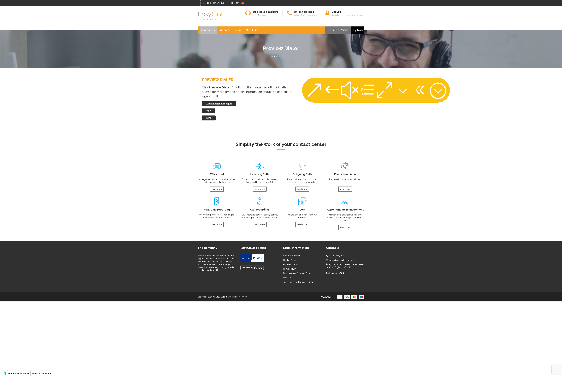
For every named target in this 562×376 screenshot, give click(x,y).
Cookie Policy (289, 260)
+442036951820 (336, 256)
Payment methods (291, 264)
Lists (208, 118)
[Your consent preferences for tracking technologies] (5, 373)
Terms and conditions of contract (299, 282)
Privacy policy (290, 269)
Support (224, 30)
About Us (251, 30)
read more (217, 189)
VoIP (208, 111)
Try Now (357, 30)
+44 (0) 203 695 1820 (216, 3)
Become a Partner (338, 30)
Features (206, 30)
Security (287, 277)
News (239, 30)
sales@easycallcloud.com (341, 260)
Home (272, 56)
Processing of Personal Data (296, 273)
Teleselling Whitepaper (219, 103)
